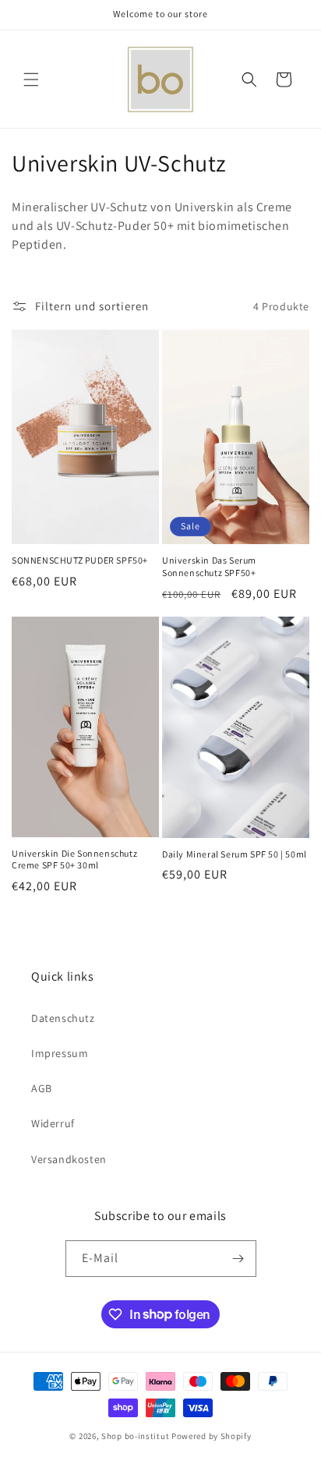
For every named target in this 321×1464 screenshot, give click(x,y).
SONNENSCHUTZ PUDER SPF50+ (80, 560)
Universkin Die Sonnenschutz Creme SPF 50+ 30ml (74, 859)
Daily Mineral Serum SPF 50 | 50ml (234, 854)
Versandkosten (69, 1159)
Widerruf (53, 1123)
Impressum (59, 1053)
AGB (41, 1088)
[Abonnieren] (238, 1258)
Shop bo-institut (135, 1435)
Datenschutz (63, 1018)
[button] (31, 79)
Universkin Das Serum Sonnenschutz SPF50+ (209, 566)
